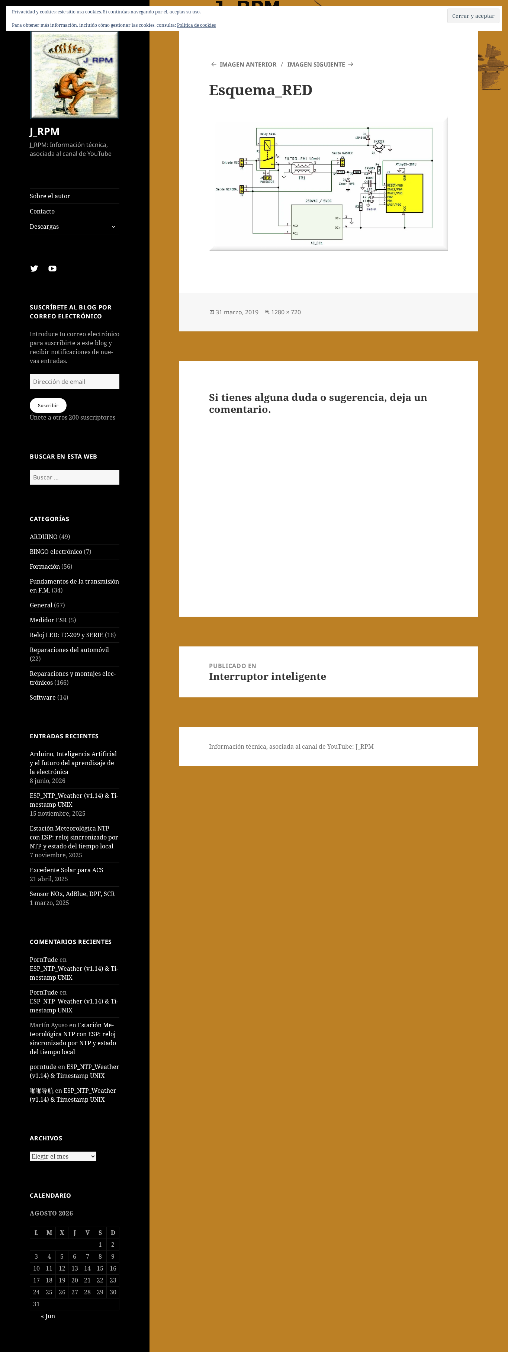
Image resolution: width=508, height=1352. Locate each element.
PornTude (44, 960)
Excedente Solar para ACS (66, 870)
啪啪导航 (42, 1090)
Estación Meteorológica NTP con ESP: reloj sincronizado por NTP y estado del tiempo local (74, 837)
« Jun (48, 1316)
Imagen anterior (248, 64)
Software (43, 697)
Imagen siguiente (316, 64)
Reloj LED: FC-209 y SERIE (66, 635)
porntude (43, 1067)
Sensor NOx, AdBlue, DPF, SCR (72, 894)
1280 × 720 (286, 312)
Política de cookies (196, 25)
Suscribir (48, 405)
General (41, 605)
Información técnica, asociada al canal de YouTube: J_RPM (291, 746)
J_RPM (45, 131)
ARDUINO (44, 537)
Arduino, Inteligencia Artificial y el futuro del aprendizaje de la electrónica (73, 763)
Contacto (42, 211)
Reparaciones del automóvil (69, 650)
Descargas (44, 226)
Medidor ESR (48, 620)
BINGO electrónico (56, 551)
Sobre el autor (50, 196)
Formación (45, 566)
